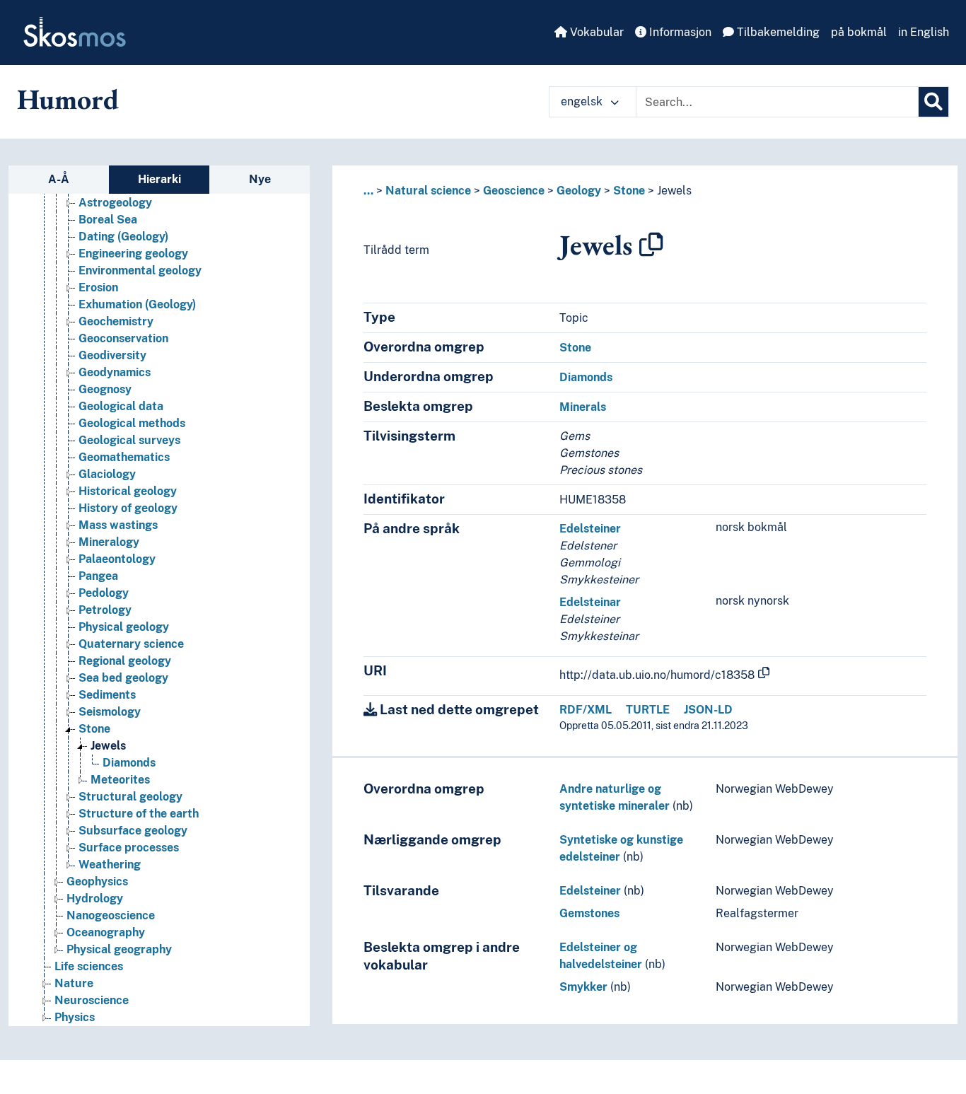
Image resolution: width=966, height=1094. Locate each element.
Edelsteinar (590, 602)
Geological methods (131, 423)
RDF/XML (585, 709)
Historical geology (127, 491)
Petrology (105, 610)
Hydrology (94, 898)
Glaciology (107, 474)
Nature (73, 983)
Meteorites (120, 779)
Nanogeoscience (110, 915)
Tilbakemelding (777, 32)
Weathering (109, 864)
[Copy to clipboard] (651, 244)
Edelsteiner (590, 528)
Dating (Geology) (123, 236)
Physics (74, 1017)
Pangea (98, 576)
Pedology (103, 593)
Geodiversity (112, 355)
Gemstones (589, 913)
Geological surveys (129, 440)
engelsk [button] (583, 101)
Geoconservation (123, 338)
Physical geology (123, 627)
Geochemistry (115, 321)
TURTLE (648, 709)
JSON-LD (708, 709)
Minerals (582, 407)
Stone (94, 728)
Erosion (98, 287)
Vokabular (595, 32)
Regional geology (124, 661)
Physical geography (119, 949)
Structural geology (130, 796)
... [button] (368, 190)
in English (923, 32)
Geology (579, 190)
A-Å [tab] (58, 179)
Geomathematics (124, 457)
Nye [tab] (260, 179)
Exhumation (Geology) (137, 304)
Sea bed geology (123, 678)
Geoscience (514, 190)
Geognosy (105, 389)
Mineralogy (108, 542)
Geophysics (97, 881)
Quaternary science (131, 644)
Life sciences (88, 966)
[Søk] (933, 101)
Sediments (107, 695)
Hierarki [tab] (159, 179)
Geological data (120, 406)
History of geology (128, 508)
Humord (68, 99)
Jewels (108, 745)
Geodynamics (114, 372)
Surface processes (128, 847)
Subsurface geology (132, 830)
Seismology (109, 711)
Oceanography (105, 932)
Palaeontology (117, 559)
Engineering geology (133, 253)
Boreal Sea (107, 219)
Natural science (428, 190)
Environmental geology (140, 270)
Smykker (583, 987)
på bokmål (859, 32)
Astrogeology (115, 202)
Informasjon (678, 32)
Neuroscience (91, 1000)
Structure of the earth (138, 813)
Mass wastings (118, 525)
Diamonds (129, 762)
